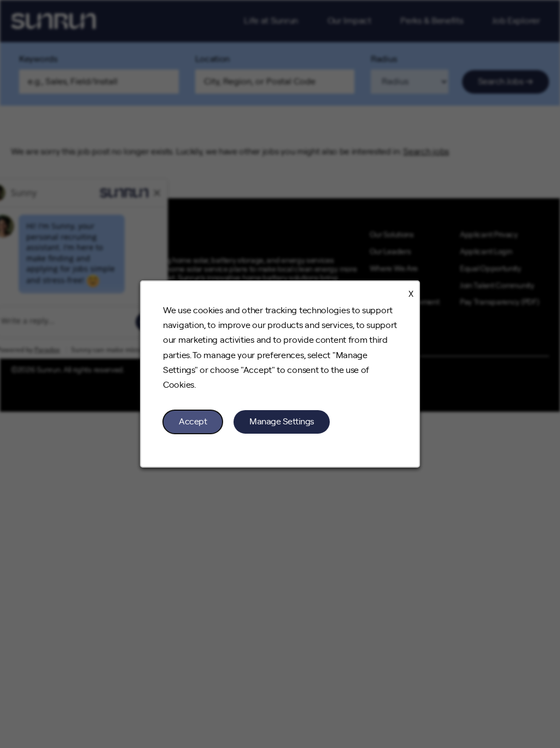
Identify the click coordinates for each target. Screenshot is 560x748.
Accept (193, 421)
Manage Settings (281, 421)
